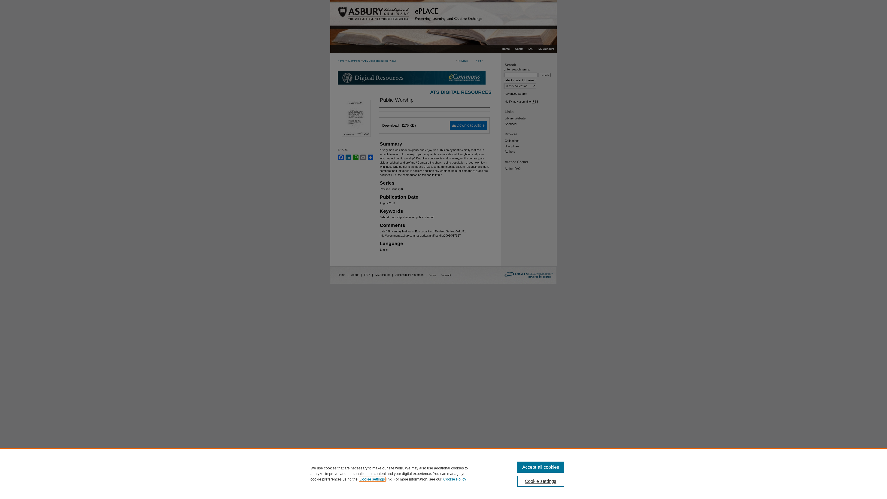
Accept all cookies (540, 467)
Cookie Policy (454, 479)
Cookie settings (372, 479)
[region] (443, 473)
